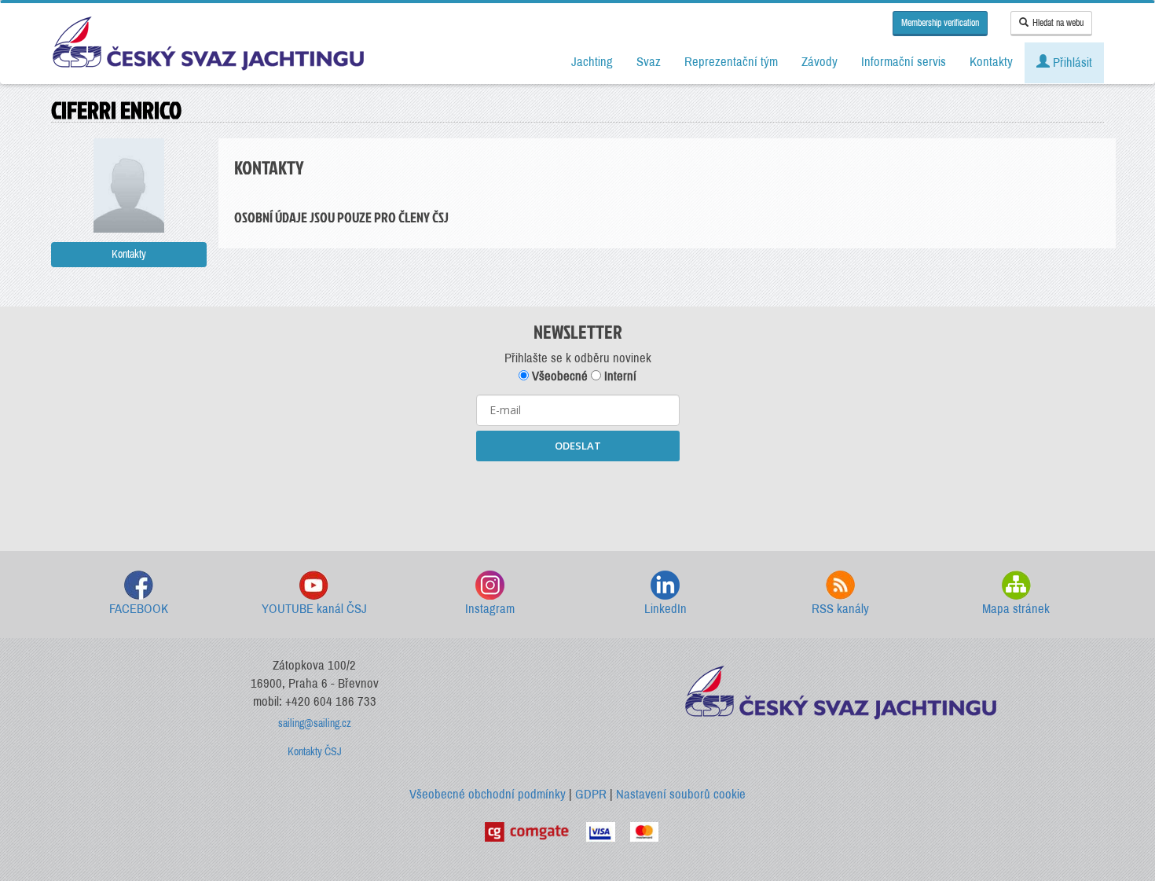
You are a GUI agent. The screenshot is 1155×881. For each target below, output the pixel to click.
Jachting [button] (592, 61)
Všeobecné (558, 376)
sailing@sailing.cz (314, 723)
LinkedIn (665, 608)
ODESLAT (578, 446)
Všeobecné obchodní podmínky (487, 794)
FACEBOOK (138, 608)
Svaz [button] (648, 61)
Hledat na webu (1058, 22)
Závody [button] (819, 61)
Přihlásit (1071, 62)
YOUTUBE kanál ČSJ (314, 608)
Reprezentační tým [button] (731, 61)
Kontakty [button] (991, 61)
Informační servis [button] (903, 61)
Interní (618, 376)
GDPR (591, 794)
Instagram (490, 608)
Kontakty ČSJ (315, 752)
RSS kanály (840, 608)
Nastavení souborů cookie (681, 794)
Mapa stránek (1016, 608)
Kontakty (129, 254)
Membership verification (940, 22)
